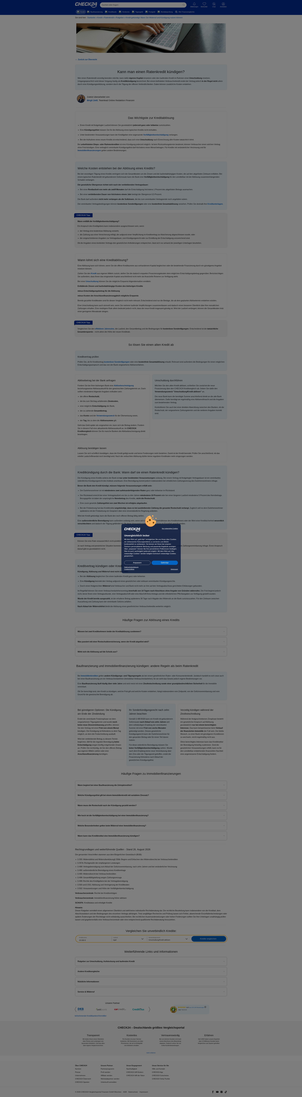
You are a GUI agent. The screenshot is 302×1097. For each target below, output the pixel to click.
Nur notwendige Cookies (170, 528)
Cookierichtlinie (129, 569)
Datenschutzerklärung (131, 567)
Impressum (174, 569)
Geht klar (165, 563)
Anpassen (137, 563)
